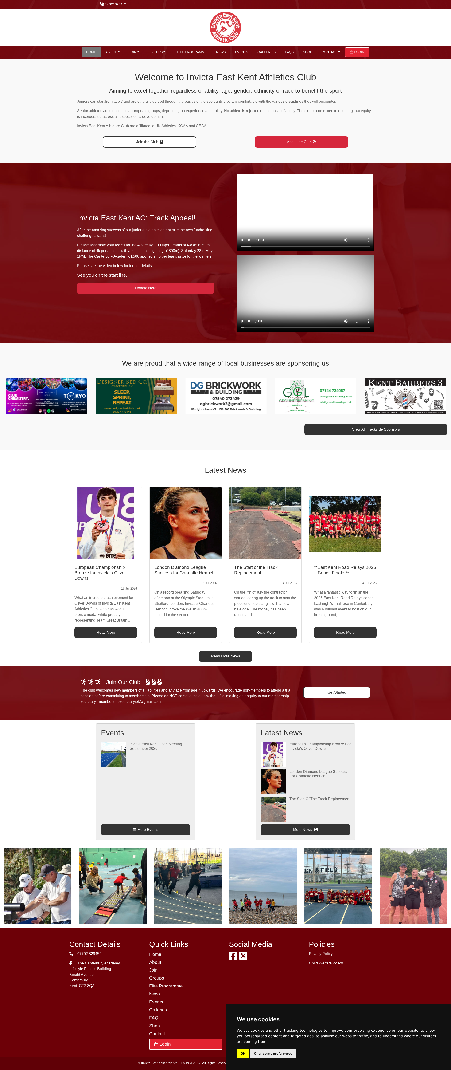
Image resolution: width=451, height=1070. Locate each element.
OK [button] (243, 1053)
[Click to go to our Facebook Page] (234, 958)
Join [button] (132, 52)
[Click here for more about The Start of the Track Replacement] (273, 809)
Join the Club (147, 142)
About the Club (299, 142)
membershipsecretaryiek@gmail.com (130, 702)
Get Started (336, 692)
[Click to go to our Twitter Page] (244, 958)
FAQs (289, 52)
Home (91, 52)
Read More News (225, 656)
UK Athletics (165, 126)
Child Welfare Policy (326, 963)
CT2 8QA (87, 986)
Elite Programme (191, 52)
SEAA (201, 126)
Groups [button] (156, 52)
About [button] (111, 52)
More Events (147, 830)
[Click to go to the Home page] (225, 27)
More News (303, 830)
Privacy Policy (321, 954)
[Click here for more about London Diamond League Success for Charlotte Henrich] (273, 781)
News (221, 52)
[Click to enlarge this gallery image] (37, 886)
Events (241, 52)
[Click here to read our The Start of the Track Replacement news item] (265, 523)
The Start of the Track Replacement (319, 799)
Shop (307, 52)
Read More (106, 632)
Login (358, 52)
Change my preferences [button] (273, 1053)
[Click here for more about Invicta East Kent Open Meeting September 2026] (113, 754)
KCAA (183, 126)
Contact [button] (329, 52)
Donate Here (145, 288)
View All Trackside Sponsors (376, 429)
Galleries (266, 52)
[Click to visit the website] (44, 396)
